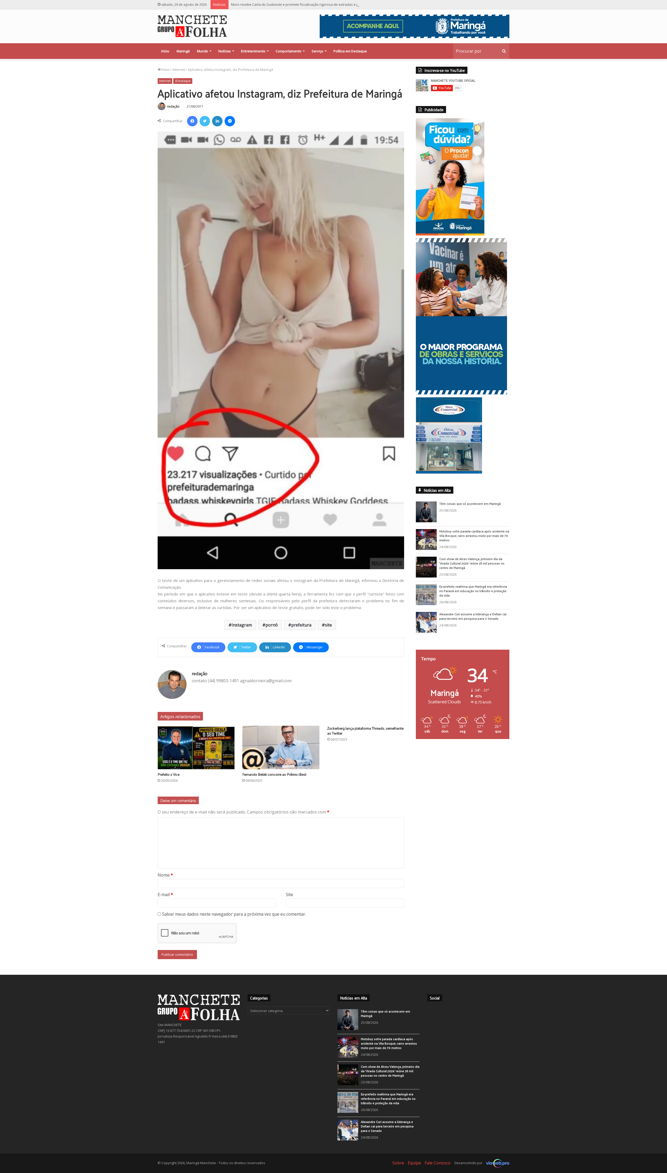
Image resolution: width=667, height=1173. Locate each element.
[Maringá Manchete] (192, 26)
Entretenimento (253, 51)
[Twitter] (205, 121)
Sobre (398, 1163)
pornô (271, 625)
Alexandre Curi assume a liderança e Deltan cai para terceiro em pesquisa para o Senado (473, 616)
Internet (178, 69)
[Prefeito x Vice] (196, 747)
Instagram (242, 625)
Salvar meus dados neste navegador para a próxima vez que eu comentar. (234, 914)
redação (173, 106)
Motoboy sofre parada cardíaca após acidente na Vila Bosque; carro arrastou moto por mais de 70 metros (474, 535)
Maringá (183, 51)
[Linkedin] (217, 121)
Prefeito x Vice (169, 774)
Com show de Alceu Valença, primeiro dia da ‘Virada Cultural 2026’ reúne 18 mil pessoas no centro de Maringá (471, 563)
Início (165, 51)
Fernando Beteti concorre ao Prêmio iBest (274, 774)
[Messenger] (230, 121)
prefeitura (301, 625)
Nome (165, 875)
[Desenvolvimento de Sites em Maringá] (496, 1162)
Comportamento (288, 51)
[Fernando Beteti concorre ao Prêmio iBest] (280, 747)
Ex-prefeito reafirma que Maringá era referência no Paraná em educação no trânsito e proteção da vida (473, 591)
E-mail (165, 894)
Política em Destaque (350, 51)
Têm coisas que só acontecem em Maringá (470, 503)
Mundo (202, 51)
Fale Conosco (437, 1163)
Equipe (414, 1163)
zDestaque (183, 81)
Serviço (317, 51)
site (328, 625)
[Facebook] (192, 121)
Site (289, 894)
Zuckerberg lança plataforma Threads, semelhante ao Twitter (365, 730)
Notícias (224, 51)
